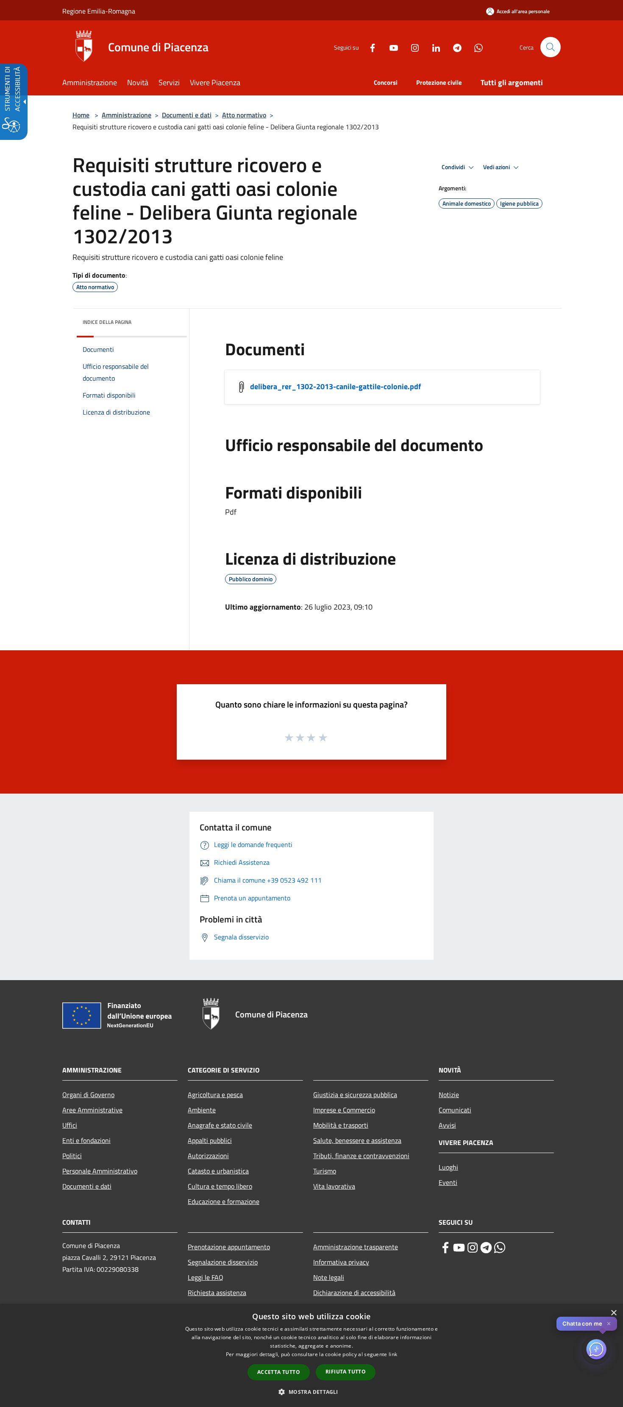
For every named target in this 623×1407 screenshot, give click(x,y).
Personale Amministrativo (99, 1171)
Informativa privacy (341, 1262)
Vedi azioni (497, 167)
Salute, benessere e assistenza (357, 1140)
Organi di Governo (88, 1094)
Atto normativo (244, 115)
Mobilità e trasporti (340, 1125)
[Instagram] (411, 47)
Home (80, 115)
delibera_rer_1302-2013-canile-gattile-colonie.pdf (335, 386)
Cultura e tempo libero (220, 1186)
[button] (550, 47)
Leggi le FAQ (205, 1277)
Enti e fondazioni (86, 1140)
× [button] (613, 1313)
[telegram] (486, 1247)
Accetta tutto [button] (278, 1372)
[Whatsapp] (475, 47)
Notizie (449, 1094)
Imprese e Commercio (344, 1110)
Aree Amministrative (92, 1110)
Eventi (448, 1182)
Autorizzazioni (208, 1156)
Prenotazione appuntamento (229, 1247)
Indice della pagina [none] (107, 322)
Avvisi (447, 1125)
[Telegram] (453, 47)
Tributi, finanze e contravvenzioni (361, 1156)
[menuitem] (94, 83)
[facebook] (445, 1247)
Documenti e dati (186, 115)
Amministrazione (126, 115)
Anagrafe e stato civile (220, 1125)
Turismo (324, 1171)
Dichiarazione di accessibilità (354, 1292)
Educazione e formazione (223, 1201)
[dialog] (311, 1355)
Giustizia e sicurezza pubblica (355, 1094)
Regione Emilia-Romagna (98, 11)
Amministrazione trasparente (355, 1247)
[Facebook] (369, 47)
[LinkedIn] (432, 47)
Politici (72, 1156)
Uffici (69, 1125)
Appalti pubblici (210, 1140)
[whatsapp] (499, 1247)
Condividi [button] (454, 167)
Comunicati (455, 1110)
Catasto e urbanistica (218, 1171)
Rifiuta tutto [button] (345, 1371)
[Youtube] (390, 47)
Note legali (328, 1277)
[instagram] (472, 1247)
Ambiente (202, 1110)
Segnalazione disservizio (223, 1262)
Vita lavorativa (334, 1186)
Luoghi (448, 1167)
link (393, 1354)
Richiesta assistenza (217, 1292)
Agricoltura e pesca (215, 1094)
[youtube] (459, 1247)
